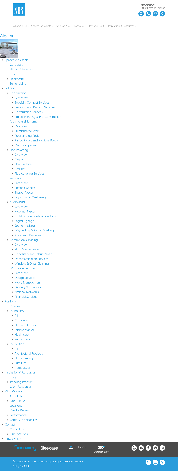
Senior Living (18, 83)
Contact (10, 424)
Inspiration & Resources (121, 25)
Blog (13, 377)
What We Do (20, 25)
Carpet (19, 159)
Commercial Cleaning (24, 240)
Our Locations (19, 434)
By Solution (17, 344)
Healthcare (17, 79)
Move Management (28, 282)
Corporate (16, 64)
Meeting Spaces (25, 211)
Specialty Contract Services (32, 102)
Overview (21, 98)
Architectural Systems (23, 121)
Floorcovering (19, 150)
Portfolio (79, 25)
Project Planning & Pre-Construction (38, 117)
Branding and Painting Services (35, 107)
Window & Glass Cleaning (32, 263)
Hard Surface (23, 164)
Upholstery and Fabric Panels (33, 254)
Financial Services (26, 296)
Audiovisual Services (28, 235)
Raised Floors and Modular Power (37, 140)
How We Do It (96, 25)
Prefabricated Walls (27, 131)
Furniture (15, 178)
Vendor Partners (20, 410)
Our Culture (17, 401)
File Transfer (80, 447)
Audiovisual (17, 202)
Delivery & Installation (28, 287)
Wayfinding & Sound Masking (34, 230)
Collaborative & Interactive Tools (35, 216)
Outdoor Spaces (25, 145)
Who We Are (62, 25)
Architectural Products (29, 353)
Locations (16, 405)
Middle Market (24, 330)
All (16, 315)
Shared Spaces (24, 192)
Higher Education (21, 69)
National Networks (27, 292)
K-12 (12, 74)
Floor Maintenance (27, 249)
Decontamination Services (31, 259)
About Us (16, 396)
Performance (18, 415)
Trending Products (22, 382)
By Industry (17, 311)
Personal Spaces (25, 188)
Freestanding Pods (27, 135)
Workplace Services (22, 268)
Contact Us (17, 429)
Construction (18, 93)
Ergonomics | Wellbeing (30, 197)
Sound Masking (25, 225)
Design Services (25, 278)
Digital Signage (24, 221)
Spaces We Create (41, 25)
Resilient (20, 169)
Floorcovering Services (29, 173)
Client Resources (20, 386)
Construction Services (29, 112)
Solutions (11, 88)
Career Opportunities (23, 420)
